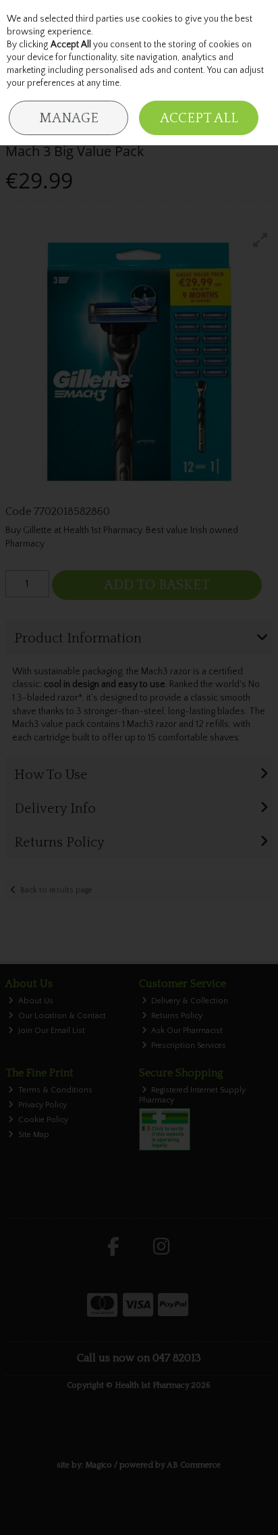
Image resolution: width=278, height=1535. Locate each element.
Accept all (199, 118)
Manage (69, 118)
